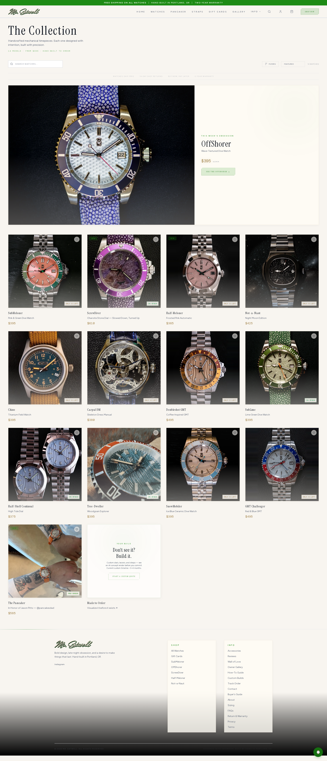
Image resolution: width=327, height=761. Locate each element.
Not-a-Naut (177, 683)
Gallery (238, 12)
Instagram (59, 664)
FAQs (230, 710)
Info (254, 11)
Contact (232, 689)
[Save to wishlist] (77, 239)
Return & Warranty (237, 716)
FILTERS (272, 64)
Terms (231, 727)
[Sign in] (280, 11)
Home (141, 12)
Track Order (234, 683)
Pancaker (178, 12)
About (231, 699)
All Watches (177, 650)
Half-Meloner (178, 678)
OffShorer (176, 667)
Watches (158, 12)
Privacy (231, 721)
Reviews (232, 656)
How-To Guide (236, 672)
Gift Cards (218, 12)
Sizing (231, 705)
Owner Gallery (235, 667)
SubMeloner (177, 661)
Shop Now (310, 12)
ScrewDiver (177, 672)
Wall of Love (234, 661)
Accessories (234, 650)
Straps (198, 12)
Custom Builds (236, 678)
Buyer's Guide (235, 694)
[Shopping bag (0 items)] (292, 11)
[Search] (269, 11)
